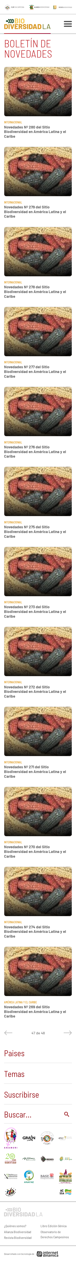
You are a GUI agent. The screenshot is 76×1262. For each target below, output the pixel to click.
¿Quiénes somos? (15, 1226)
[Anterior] (9, 1033)
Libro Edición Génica (53, 1226)
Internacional (13, 122)
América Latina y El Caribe (20, 1002)
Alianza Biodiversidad (17, 1232)
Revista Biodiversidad (18, 1237)
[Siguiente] (67, 1033)
